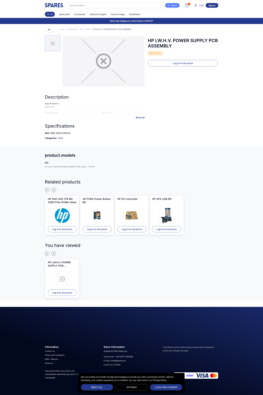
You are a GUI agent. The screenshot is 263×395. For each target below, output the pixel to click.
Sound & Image (118, 14)
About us (49, 363)
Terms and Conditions (54, 355)
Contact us (50, 351)
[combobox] (123, 5)
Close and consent (166, 387)
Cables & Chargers (98, 14)
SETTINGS (131, 387)
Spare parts (64, 14)
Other (60, 138)
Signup (212, 5)
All (51, 14)
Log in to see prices (183, 63)
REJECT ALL (97, 387)
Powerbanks (134, 14)
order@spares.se (118, 360)
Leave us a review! (112, 364)
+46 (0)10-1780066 (124, 356)
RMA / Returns (51, 359)
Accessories (79, 14)
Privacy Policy (159, 380)
